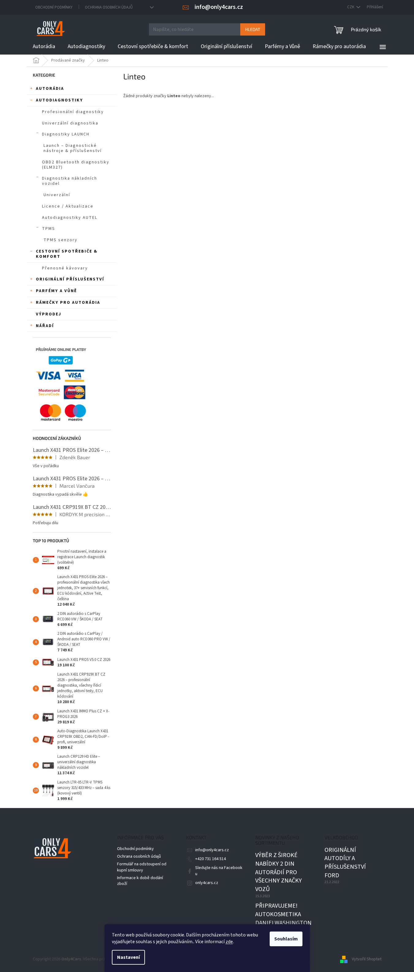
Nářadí (45, 326)
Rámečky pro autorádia (68, 302)
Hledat (252, 29)
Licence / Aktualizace (67, 206)
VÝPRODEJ (48, 314)
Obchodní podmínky (54, 7)
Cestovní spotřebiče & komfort (66, 254)
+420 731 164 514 (210, 859)
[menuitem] (44, 47)
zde (229, 941)
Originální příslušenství (70, 279)
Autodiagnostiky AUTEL (69, 218)
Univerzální (57, 195)
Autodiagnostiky (59, 100)
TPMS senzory (61, 240)
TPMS (48, 229)
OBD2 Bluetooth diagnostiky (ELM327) (75, 164)
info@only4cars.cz (212, 850)
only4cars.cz (206, 883)
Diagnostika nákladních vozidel (69, 181)
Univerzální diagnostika (70, 123)
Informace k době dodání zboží (140, 881)
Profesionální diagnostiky (73, 112)
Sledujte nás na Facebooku (218, 871)
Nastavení (128, 957)
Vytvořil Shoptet (367, 959)
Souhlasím (286, 939)
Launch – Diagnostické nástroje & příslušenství (73, 148)
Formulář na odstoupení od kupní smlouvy (141, 867)
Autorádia (50, 89)
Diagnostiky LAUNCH (65, 134)
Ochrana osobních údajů (109, 7)
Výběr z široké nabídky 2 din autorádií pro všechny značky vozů (278, 872)
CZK (351, 7)
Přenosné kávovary (65, 268)
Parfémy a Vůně (56, 291)
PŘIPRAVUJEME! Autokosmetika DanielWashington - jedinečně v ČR (283, 919)
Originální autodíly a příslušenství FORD (345, 863)
